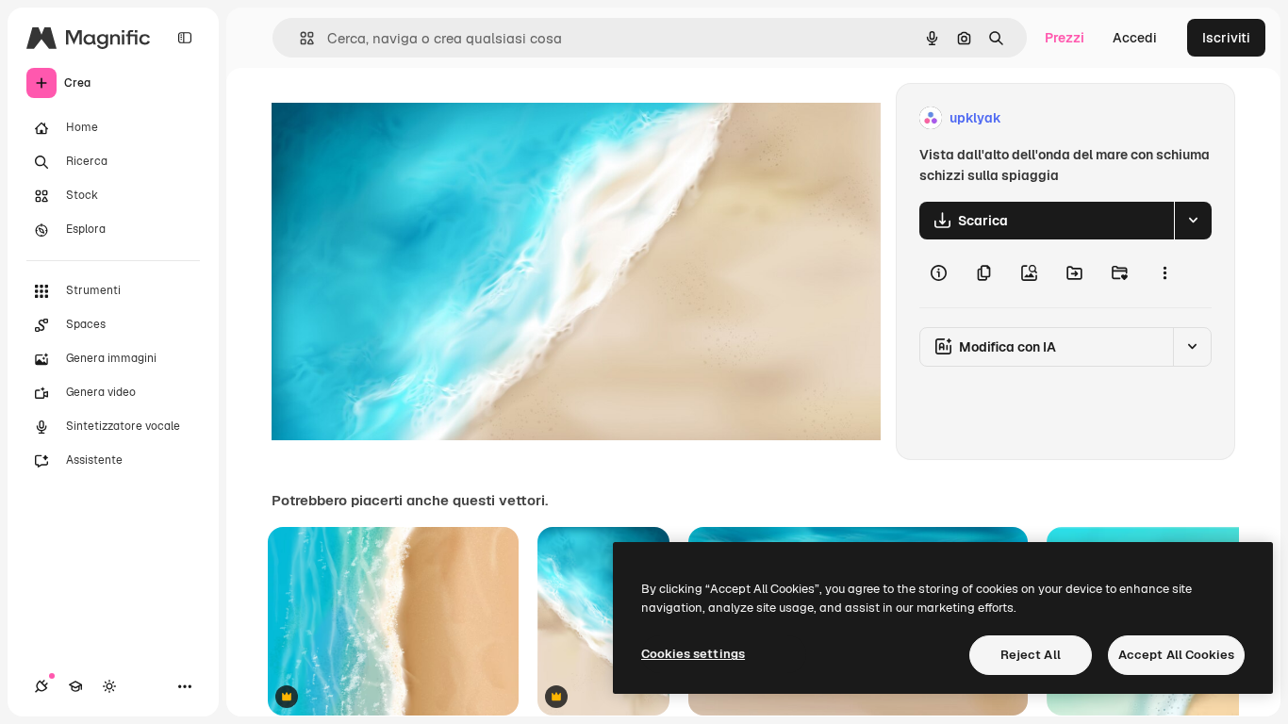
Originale (396, 118)
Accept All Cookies (1176, 655)
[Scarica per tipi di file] (1193, 220)
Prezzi (1064, 37)
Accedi (1135, 37)
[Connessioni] (41, 686)
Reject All (1030, 655)
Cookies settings (693, 654)
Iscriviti (1226, 37)
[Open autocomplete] (299, 38)
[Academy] (75, 686)
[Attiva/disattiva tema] (109, 686)
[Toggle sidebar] (185, 38)
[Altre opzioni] (1164, 273)
